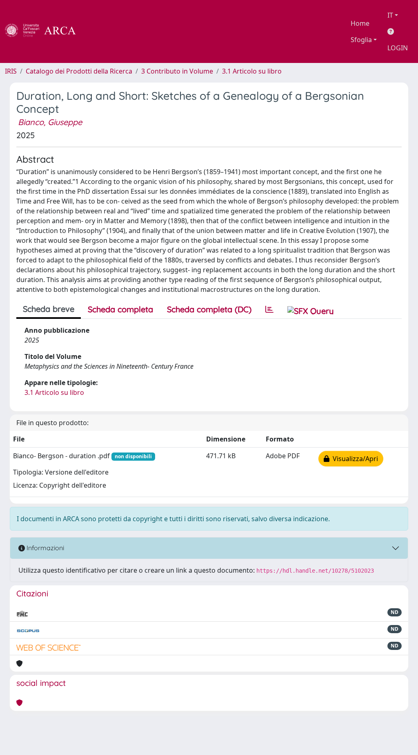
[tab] (269, 309)
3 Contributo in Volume (177, 71)
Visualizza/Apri (353, 458)
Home (360, 23)
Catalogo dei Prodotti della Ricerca (79, 71)
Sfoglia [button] (361, 39)
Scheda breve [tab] (48, 309)
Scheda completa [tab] (120, 309)
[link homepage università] (97, 31)
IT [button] (390, 15)
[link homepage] (45, 31)
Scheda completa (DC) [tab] (209, 309)
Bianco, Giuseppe (50, 122)
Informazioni (44, 548)
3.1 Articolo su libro (252, 71)
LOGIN (397, 47)
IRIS (11, 71)
